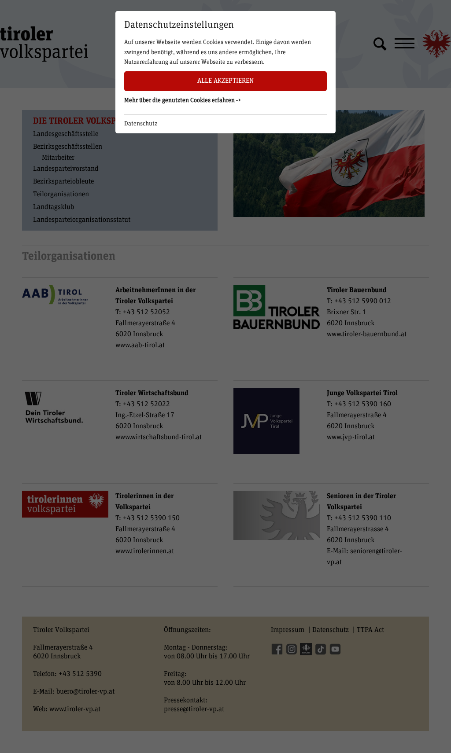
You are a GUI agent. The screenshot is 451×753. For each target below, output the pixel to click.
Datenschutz (140, 124)
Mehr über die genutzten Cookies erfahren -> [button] (182, 100)
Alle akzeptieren (225, 80)
